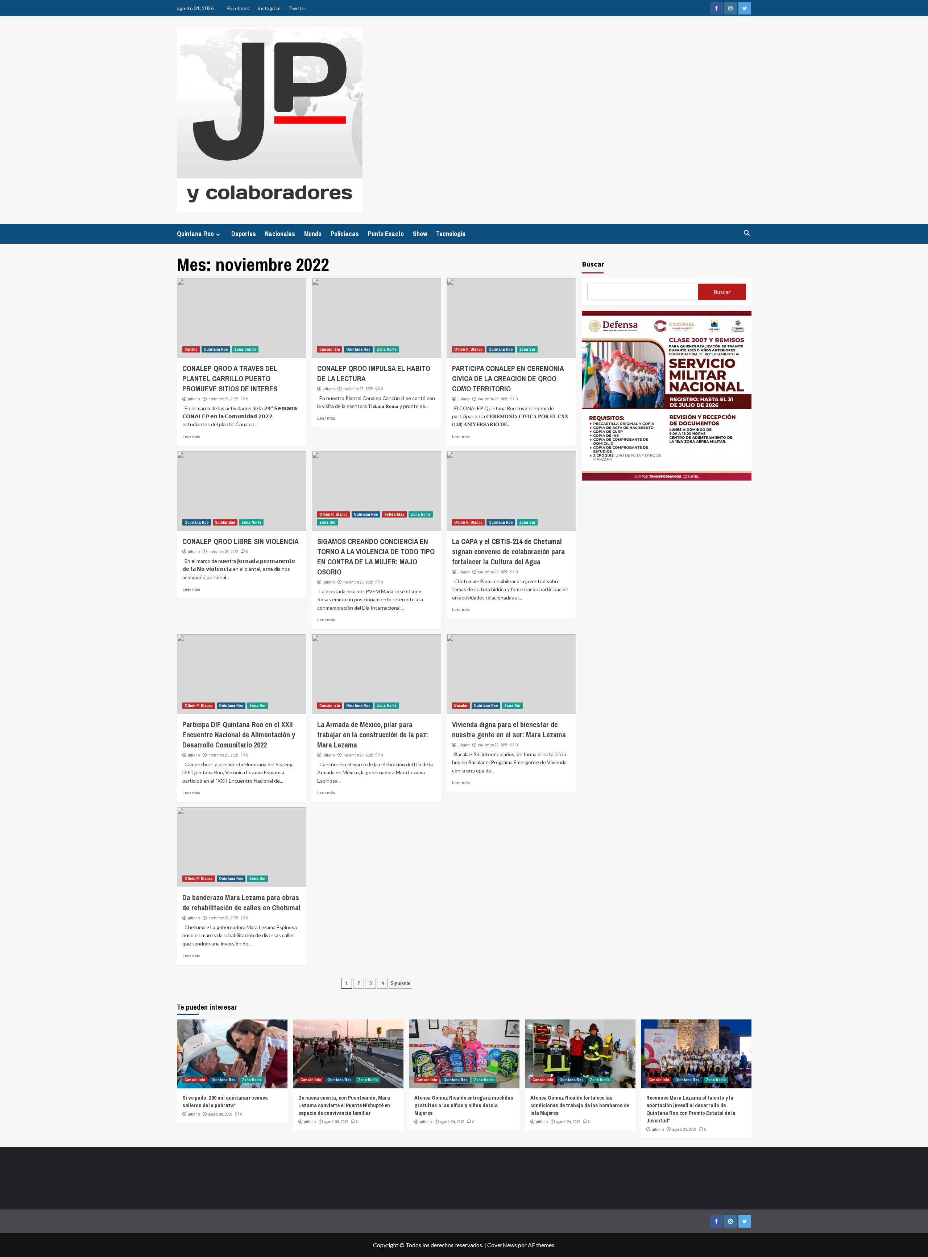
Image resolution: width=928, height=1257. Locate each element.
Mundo (313, 233)
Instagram (269, 8)
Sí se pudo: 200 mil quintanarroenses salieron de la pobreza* (225, 1101)
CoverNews (502, 1244)
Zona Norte (387, 349)
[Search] (746, 233)
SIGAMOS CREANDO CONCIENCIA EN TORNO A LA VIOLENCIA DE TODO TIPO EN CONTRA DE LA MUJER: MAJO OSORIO (376, 556)
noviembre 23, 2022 (358, 582)
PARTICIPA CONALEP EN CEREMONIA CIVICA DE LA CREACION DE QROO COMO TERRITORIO (508, 378)
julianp (194, 398)
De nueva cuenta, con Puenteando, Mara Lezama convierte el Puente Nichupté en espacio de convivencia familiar (344, 1105)
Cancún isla (329, 349)
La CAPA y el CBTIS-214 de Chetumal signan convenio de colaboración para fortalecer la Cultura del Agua (508, 551)
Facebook (238, 8)
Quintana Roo (195, 233)
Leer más (191, 436)
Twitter (297, 8)
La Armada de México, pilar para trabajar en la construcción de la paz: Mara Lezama (372, 735)
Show (420, 233)
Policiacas (345, 233)
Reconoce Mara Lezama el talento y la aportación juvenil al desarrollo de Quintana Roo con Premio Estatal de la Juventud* (691, 1109)
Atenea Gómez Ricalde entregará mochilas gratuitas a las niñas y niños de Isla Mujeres (463, 1105)
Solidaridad (225, 522)
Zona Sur (527, 349)
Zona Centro (245, 349)
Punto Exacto (386, 233)
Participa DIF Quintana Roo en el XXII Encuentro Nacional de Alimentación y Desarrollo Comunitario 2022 (238, 735)
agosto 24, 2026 (452, 1121)
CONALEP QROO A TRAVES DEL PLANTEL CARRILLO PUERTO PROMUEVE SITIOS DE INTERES (229, 378)
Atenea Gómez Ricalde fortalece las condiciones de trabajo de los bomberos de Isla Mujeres (579, 1105)
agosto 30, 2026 (220, 1114)
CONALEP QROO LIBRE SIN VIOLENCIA (240, 541)
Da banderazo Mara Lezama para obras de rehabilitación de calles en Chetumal (241, 902)
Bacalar (461, 705)
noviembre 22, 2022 (493, 744)
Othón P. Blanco (468, 349)
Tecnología (451, 233)
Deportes (243, 233)
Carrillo (191, 349)
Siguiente (400, 983)
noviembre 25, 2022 (223, 398)
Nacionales (280, 233)
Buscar (593, 263)
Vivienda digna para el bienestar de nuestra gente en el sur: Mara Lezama (509, 729)
